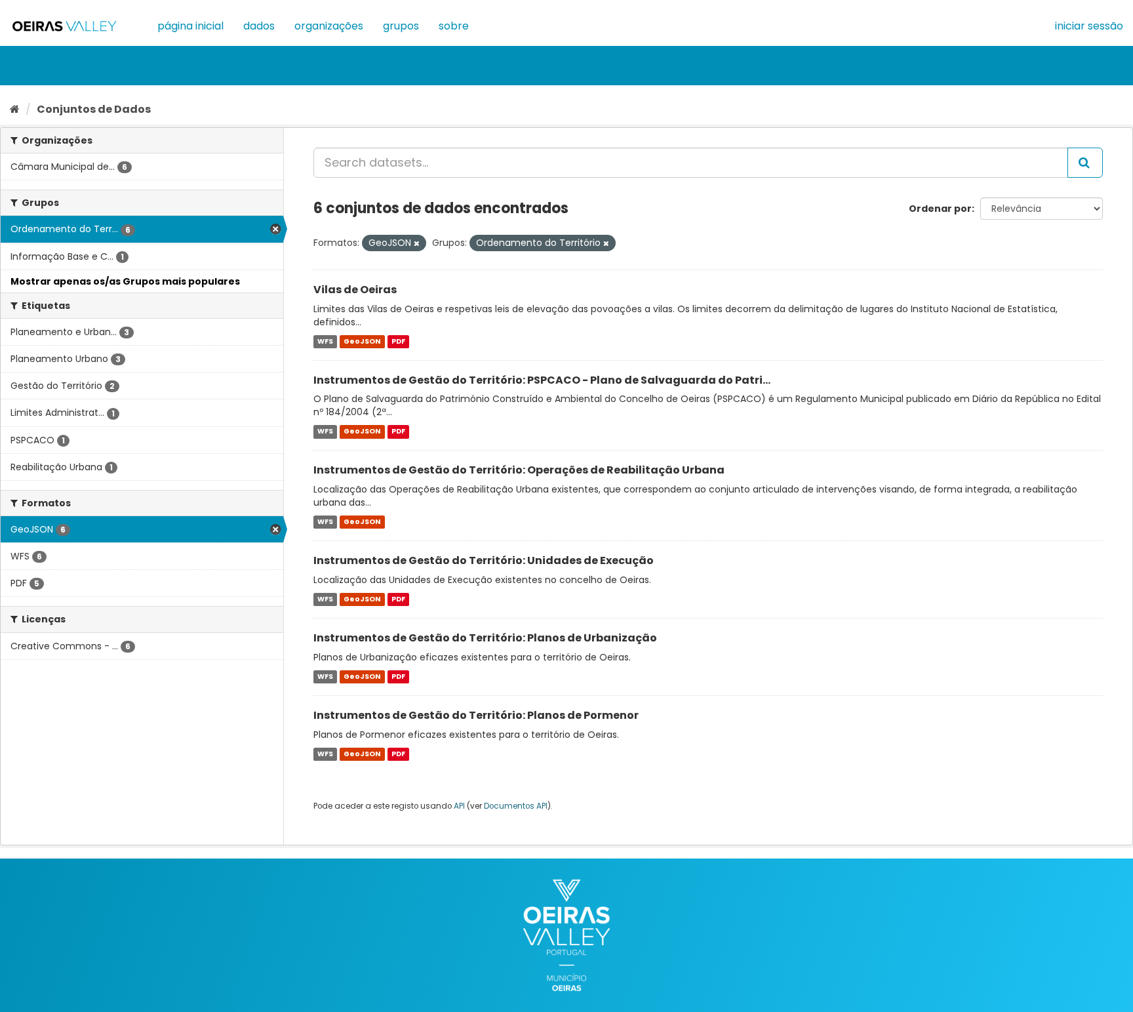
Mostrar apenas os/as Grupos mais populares (125, 281)
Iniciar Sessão (1089, 25)
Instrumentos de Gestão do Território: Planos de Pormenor (476, 715)
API (459, 806)
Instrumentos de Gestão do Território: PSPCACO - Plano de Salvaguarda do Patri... (541, 380)
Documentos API (515, 806)
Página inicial (190, 25)
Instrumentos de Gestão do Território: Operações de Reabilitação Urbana (519, 469)
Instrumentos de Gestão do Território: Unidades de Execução (483, 560)
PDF (398, 341)
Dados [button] (259, 25)
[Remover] (417, 243)
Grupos (401, 25)
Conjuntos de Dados (94, 109)
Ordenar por (940, 208)
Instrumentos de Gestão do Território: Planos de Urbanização (485, 637)
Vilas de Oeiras (355, 289)
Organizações (328, 25)
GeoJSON (362, 341)
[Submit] (1085, 163)
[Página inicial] (15, 109)
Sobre (454, 25)
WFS (325, 341)
